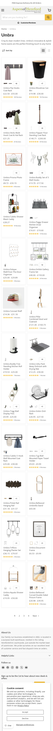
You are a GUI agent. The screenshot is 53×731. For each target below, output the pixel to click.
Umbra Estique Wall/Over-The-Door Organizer (12, 272)
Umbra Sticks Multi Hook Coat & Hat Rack (13, 134)
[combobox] (23, 17)
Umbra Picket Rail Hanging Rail (11, 504)
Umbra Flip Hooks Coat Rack (11, 89)
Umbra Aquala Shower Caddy (13, 593)
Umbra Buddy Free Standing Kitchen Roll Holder (12, 366)
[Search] (48, 17)
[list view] (49, 50)
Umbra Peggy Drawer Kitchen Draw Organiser (38, 224)
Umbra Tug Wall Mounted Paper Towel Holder (39, 458)
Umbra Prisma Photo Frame (12, 178)
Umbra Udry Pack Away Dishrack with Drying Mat (38, 366)
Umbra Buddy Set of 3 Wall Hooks (39, 178)
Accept (25, 712)
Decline (25, 718)
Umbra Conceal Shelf (12, 311)
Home (4, 29)
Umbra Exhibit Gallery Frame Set (39, 270)
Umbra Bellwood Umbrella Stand (36, 504)
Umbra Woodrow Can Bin (38, 89)
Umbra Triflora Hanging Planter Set (12, 548)
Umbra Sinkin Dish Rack (37, 412)
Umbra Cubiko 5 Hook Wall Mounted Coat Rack (13, 458)
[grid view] (43, 50)
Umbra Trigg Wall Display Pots (11, 412)
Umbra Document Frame (37, 548)
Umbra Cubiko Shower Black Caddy (13, 217)
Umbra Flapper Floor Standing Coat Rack (38, 134)
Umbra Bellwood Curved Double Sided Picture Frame (38, 595)
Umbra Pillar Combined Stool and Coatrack (38, 319)
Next (35, 615)
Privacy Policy (23, 705)
